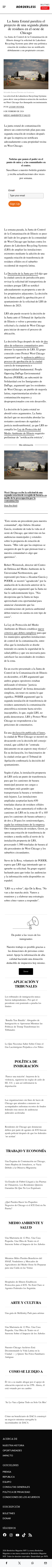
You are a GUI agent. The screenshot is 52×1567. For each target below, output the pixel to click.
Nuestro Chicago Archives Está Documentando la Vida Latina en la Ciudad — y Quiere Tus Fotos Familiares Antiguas (25, 1352)
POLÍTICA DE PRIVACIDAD (16, 1492)
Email (11, 190)
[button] (4, 6)
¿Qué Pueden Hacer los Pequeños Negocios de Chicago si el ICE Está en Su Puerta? (25, 1205)
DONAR (7, 1518)
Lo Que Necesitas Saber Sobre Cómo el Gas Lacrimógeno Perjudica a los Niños (24, 1045)
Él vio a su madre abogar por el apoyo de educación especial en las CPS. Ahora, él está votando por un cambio (25, 1385)
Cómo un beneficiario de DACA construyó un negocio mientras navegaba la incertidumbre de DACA (25, 1419)
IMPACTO (8, 1455)
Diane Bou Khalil (10, 505)
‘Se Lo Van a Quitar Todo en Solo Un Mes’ (26, 1402)
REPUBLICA (9, 1476)
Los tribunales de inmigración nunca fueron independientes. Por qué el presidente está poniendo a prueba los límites (23, 1001)
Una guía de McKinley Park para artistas (24, 1313)
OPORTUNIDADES (12, 1450)
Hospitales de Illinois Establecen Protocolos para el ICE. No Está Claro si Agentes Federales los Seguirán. (24, 1285)
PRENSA (7, 1471)
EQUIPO (7, 1481)
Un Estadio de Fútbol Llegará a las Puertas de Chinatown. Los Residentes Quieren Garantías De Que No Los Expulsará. (25, 1184)
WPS (46, 1556)
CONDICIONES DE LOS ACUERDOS (21, 1497)
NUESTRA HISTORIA (13, 1445)
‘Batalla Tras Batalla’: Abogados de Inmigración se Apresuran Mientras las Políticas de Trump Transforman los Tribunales (24, 1025)
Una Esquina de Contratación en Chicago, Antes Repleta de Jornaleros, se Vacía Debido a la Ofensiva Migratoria (25, 1164)
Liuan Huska (16, 107)
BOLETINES (9, 1513)
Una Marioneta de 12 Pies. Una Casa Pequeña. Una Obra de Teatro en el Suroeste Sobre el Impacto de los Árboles (25, 1241)
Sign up (15, 203)
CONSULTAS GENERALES (16, 1487)
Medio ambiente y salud (17, 115)
